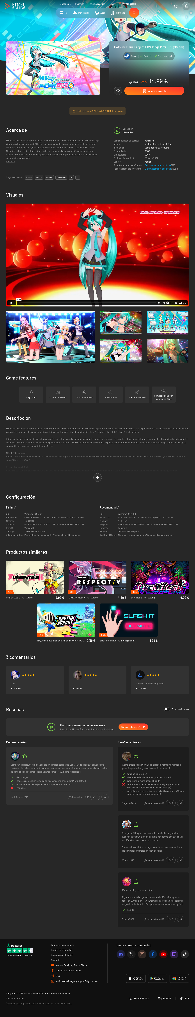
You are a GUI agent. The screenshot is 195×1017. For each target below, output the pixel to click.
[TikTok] (185, 954)
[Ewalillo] (126, 824)
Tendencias (65, 3)
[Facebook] (153, 954)
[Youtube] (163, 954)
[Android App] (157, 978)
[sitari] (77, 675)
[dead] (126, 881)
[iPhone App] (135, 978)
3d (71, 177)
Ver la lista (149, 140)
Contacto (55, 960)
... (78, 177)
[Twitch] (174, 954)
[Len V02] (15, 756)
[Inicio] (15, 6)
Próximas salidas (97, 3)
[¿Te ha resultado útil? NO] (104, 797)
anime (39, 177)
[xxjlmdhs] (126, 756)
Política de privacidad (61, 950)
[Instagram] (142, 954)
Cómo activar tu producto (157, 147)
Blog (112, 3)
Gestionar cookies (15, 998)
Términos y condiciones (62, 945)
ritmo (29, 177)
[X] (131, 954)
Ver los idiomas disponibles (158, 144)
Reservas (79, 3)
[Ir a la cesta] (175, 6)
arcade (49, 177)
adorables (61, 177)
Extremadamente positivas (158, 165)
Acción (148, 161)
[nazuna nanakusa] (15, 675)
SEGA (147, 151)
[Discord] (121, 954)
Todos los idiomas (180, 709)
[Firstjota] (140, 675)
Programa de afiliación (62, 955)
